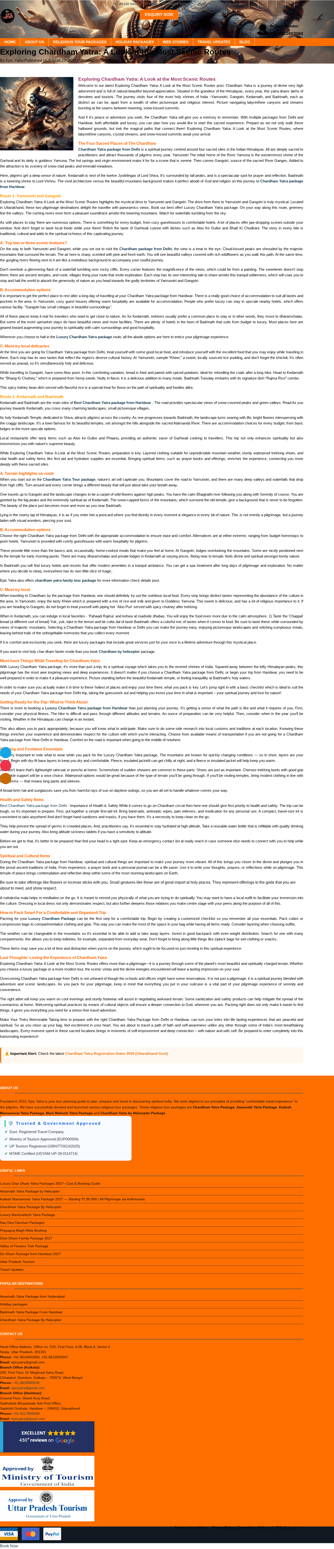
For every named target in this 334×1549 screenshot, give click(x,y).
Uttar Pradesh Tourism (17, 1262)
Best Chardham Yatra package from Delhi (33, 805)
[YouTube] (299, 4)
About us (34, 42)
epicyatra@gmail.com (28, 1388)
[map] (5, 778)
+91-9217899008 (26, 1413)
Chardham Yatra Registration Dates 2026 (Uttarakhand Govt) (116, 1053)
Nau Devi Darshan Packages (22, 1223)
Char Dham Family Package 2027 (26, 1238)
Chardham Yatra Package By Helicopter (30, 1207)
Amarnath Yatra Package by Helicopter (30, 1191)
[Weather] (5, 752)
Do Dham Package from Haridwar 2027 (30, 1254)
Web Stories (176, 42)
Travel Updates (214, 42)
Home (10, 42)
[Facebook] (254, 4)
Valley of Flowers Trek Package (24, 1246)
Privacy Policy (223, 1527)
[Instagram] (263, 4)
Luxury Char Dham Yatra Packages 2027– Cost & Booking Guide (50, 1183)
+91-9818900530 (26, 1383)
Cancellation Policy (252, 1527)
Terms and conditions (191, 1527)
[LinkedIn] (281, 4)
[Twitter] (272, 4)
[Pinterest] (290, 4)
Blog (244, 42)
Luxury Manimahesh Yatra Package (27, 1215)
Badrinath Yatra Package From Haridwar (31, 1312)
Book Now (9, 1546)
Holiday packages (135, 42)
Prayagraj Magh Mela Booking (23, 1230)
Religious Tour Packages (80, 42)
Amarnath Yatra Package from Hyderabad (32, 1296)
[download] (5, 765)
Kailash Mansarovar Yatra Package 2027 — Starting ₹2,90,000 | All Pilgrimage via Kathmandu (72, 1199)
